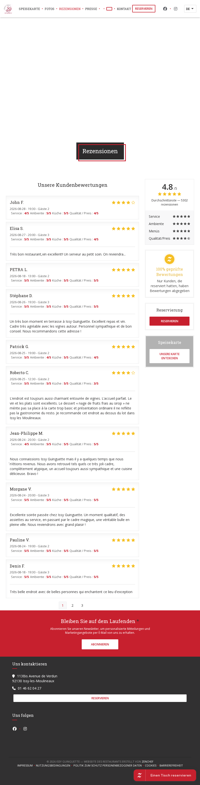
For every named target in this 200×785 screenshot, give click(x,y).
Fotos (49, 9)
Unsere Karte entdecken (170, 356)
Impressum (26, 765)
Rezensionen (69, 9)
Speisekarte (29, 9)
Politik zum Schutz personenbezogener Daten (109, 765)
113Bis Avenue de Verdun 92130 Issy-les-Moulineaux (34, 678)
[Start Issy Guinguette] (8, 9)
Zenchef (147, 761)
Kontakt (124, 9)
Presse (91, 9)
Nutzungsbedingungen (54, 765)
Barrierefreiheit (171, 765)
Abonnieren (100, 644)
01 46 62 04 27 (29, 688)
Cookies (152, 765)
